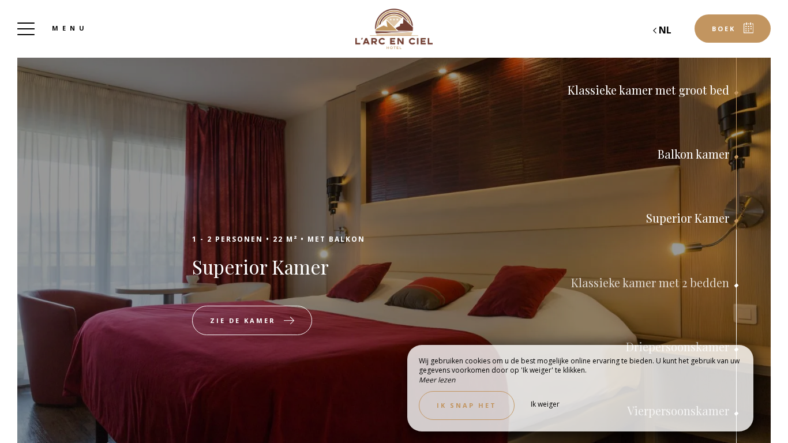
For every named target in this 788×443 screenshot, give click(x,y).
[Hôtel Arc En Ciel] (394, 29)
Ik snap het (467, 405)
